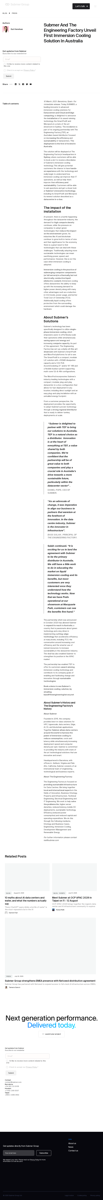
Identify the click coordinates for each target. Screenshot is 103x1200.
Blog (5, 13)
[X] (19, 84)
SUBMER (71, 104)
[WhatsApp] (27, 84)
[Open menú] (95, 6)
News (70, 1147)
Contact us (73, 1150)
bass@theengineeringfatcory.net (59, 695)
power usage (61, 295)
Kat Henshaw (17, 29)
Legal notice (69, 1195)
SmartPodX (59, 194)
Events (62, 893)
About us (72, 1143)
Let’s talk (80, 6)
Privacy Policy (29, 70)
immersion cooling (51, 110)
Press (14, 13)
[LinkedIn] (16, 84)
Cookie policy (82, 1195)
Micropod (48, 124)
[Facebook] (23, 84)
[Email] (31, 84)
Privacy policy (95, 1195)
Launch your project (53, 1034)
